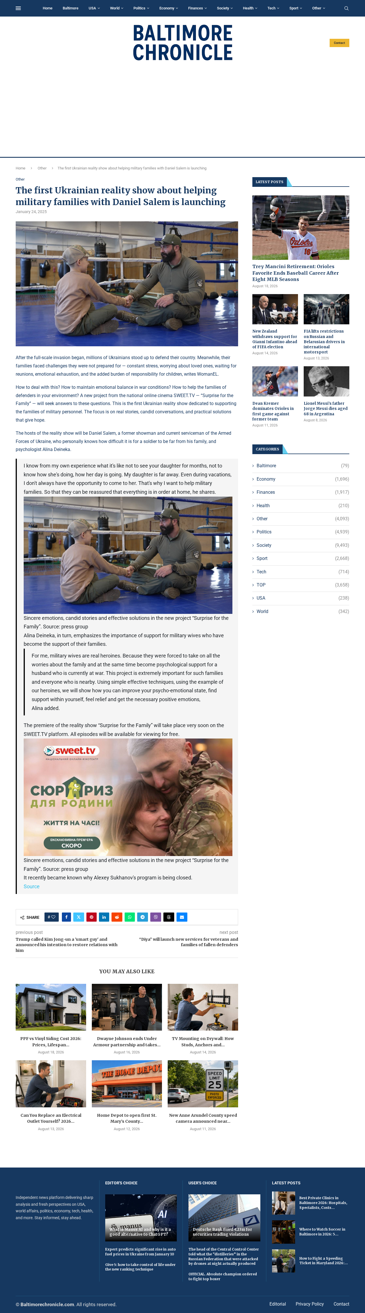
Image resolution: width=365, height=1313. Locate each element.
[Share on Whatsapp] (130, 917)
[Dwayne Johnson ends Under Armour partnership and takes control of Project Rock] (127, 1007)
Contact (339, 43)
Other (316, 8)
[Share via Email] (182, 917)
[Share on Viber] (155, 917)
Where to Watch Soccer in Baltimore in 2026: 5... (322, 1231)
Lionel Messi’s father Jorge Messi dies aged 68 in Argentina (326, 408)
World (114, 8)
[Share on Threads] (168, 917)
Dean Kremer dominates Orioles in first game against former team (273, 411)
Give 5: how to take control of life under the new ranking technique (140, 1267)
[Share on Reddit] (116, 917)
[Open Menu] (18, 8)
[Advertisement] (182, 109)
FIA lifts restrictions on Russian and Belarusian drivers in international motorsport (324, 342)
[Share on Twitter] (78, 917)
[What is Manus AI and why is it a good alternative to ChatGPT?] (141, 1217)
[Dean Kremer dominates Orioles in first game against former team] (275, 381)
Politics (139, 8)
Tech (271, 8)
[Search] (346, 8)
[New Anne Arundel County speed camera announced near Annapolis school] (203, 1083)
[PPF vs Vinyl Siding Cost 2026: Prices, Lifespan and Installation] (51, 1007)
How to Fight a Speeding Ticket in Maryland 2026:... (323, 1260)
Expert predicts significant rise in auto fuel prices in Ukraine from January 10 (140, 1251)
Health (248, 8)
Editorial (277, 1304)
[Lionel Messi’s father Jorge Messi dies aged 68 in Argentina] (326, 381)
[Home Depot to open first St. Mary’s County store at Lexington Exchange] (127, 1083)
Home (47, 8)
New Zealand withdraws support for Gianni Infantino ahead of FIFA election (274, 339)
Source (32, 886)
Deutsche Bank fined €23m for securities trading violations (222, 1232)
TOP (303, 585)
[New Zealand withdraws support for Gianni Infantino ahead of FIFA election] (275, 309)
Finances (195, 8)
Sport (293, 8)
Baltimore (70, 8)
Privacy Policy (310, 1304)
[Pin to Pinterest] (91, 917)
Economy (166, 8)
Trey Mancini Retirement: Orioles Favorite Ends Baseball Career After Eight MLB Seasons (295, 273)
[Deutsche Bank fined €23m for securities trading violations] (224, 1217)
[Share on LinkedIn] (104, 917)
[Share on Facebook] (66, 917)
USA (92, 8)
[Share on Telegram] (142, 917)
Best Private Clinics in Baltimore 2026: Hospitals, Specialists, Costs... (323, 1203)
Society (223, 8)
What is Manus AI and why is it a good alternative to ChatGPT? (140, 1232)
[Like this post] (53, 917)
